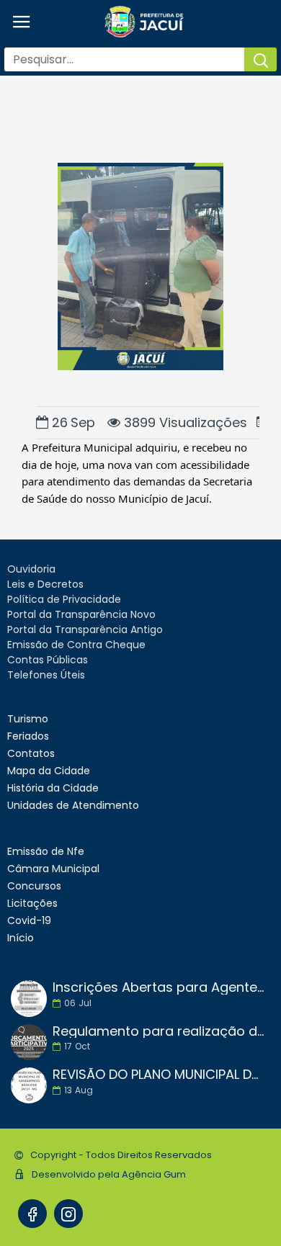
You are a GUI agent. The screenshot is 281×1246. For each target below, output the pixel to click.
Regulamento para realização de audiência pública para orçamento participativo (158, 1031)
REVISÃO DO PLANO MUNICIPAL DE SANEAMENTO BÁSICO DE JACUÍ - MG (158, 1074)
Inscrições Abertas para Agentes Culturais (158, 987)
